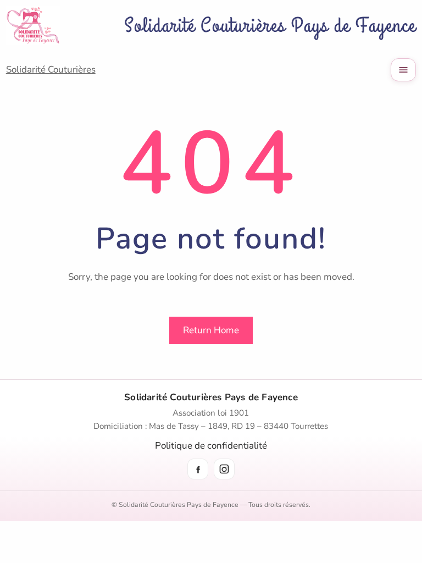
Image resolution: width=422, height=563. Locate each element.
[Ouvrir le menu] (403, 69)
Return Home (211, 330)
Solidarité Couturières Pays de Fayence (270, 26)
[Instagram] (224, 469)
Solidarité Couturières (51, 69)
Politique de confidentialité (211, 445)
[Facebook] (197, 469)
